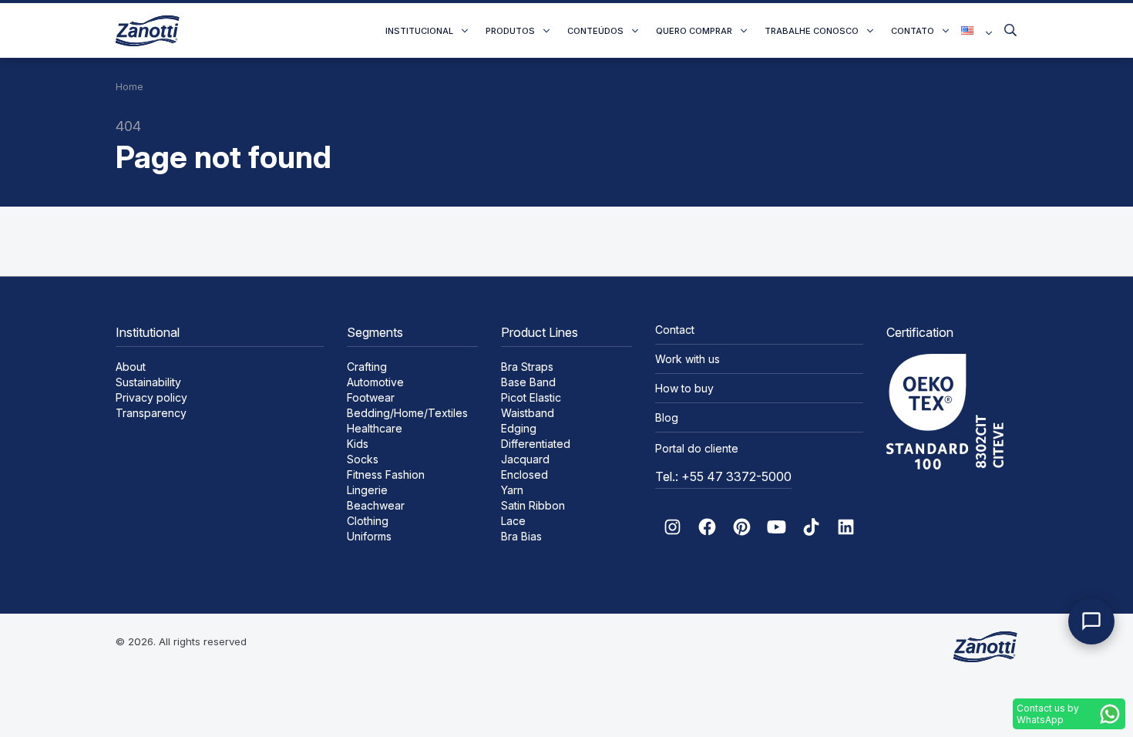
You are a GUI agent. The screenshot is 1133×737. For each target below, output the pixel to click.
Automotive (375, 382)
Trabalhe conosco (812, 30)
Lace (513, 520)
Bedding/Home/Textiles (407, 412)
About (131, 366)
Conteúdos (595, 30)
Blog (666, 417)
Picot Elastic (531, 397)
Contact (674, 329)
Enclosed (524, 474)
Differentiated (535, 443)
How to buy (684, 388)
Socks (362, 459)
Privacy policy (151, 397)
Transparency (151, 412)
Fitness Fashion (386, 474)
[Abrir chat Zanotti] (1091, 621)
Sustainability (148, 382)
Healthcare (374, 428)
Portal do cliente (696, 448)
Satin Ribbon (533, 505)
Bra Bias (521, 536)
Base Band (528, 382)
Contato (912, 30)
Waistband (527, 412)
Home (129, 87)
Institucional (419, 30)
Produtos (510, 30)
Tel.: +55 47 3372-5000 (723, 476)
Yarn (512, 489)
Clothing (367, 520)
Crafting (367, 366)
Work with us (687, 358)
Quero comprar (694, 30)
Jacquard (525, 459)
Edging (518, 428)
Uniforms (369, 536)
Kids (357, 443)
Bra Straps (527, 366)
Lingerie (367, 489)
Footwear (371, 397)
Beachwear (376, 505)
